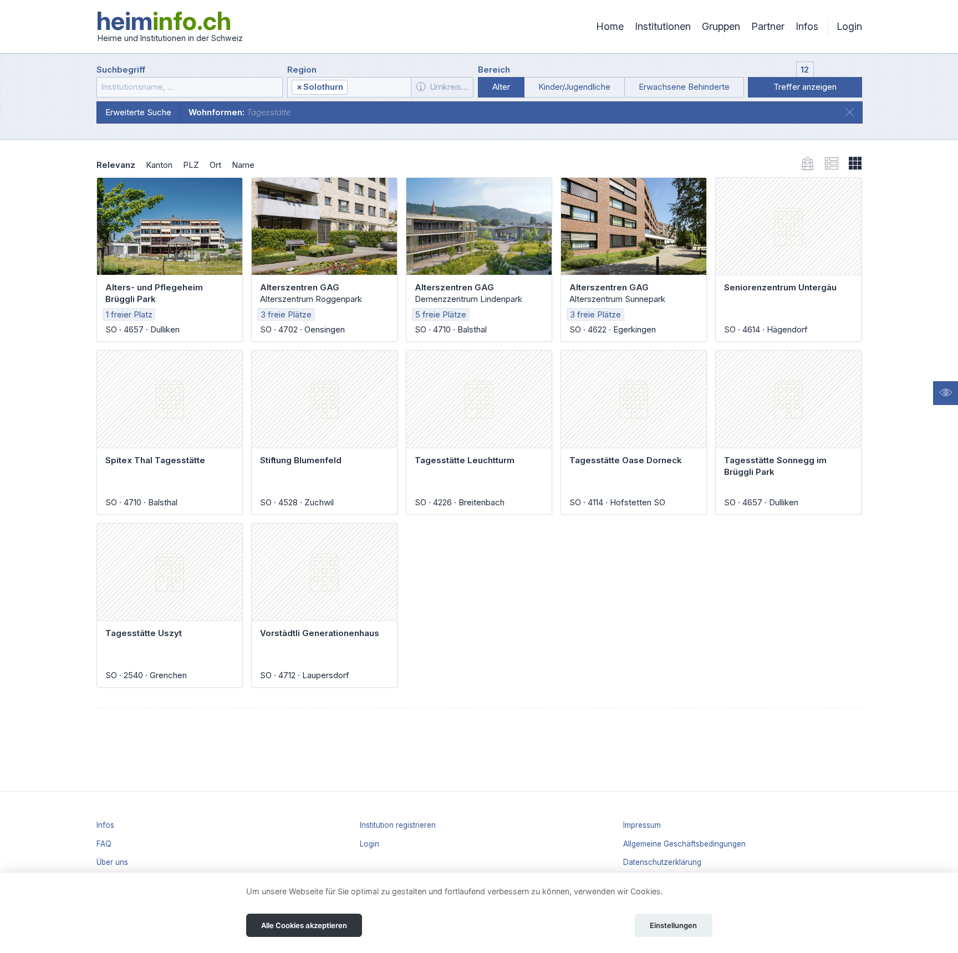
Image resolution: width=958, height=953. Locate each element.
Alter (501, 86)
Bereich (494, 69)
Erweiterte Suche (138, 112)
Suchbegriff (120, 69)
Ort (215, 165)
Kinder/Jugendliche (574, 86)
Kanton (159, 165)
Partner (767, 26)
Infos (807, 26)
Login (849, 26)
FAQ (103, 843)
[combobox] (349, 87)
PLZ (191, 165)
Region (302, 69)
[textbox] (378, 87)
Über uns (112, 862)
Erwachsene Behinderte (684, 86)
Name (243, 165)
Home (610, 26)
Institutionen (663, 26)
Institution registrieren (398, 825)
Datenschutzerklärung (662, 862)
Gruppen (721, 26)
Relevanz (115, 165)
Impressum (642, 825)
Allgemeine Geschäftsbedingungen (684, 843)
